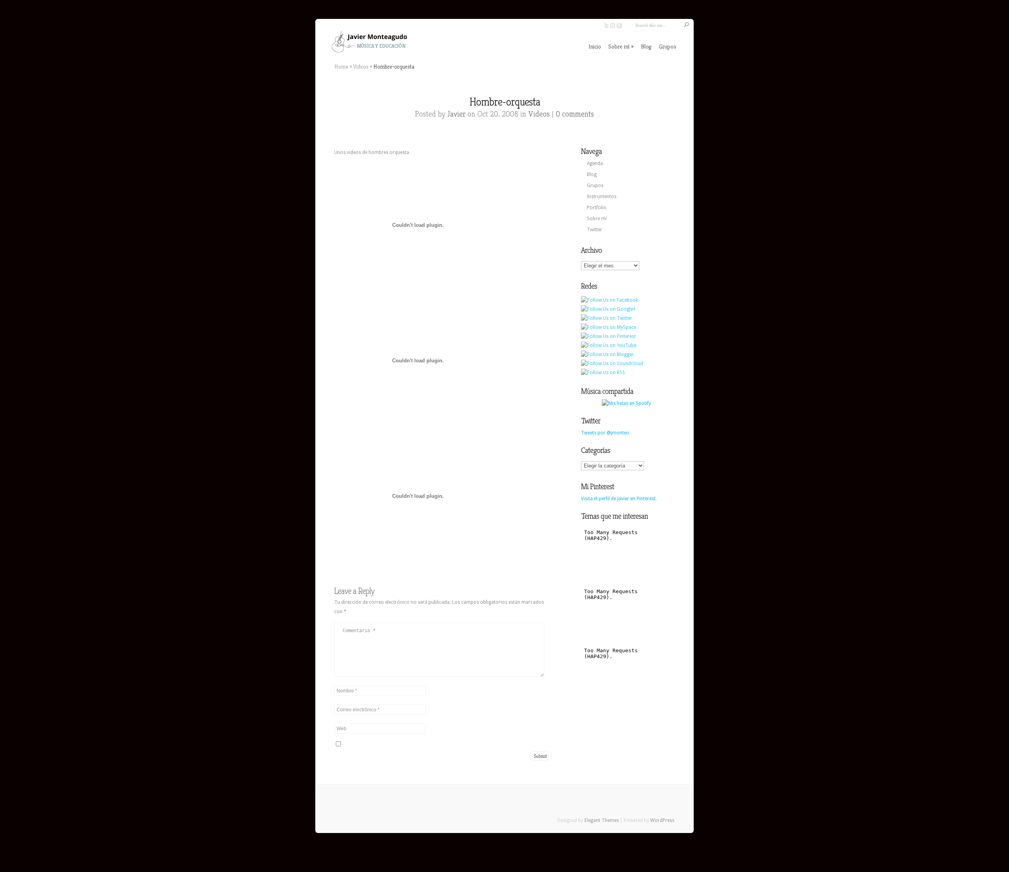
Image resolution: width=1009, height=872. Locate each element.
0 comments (575, 114)
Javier (456, 114)
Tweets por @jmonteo (605, 433)
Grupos (667, 46)
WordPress (662, 820)
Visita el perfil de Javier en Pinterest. (619, 498)
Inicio (594, 46)
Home (341, 66)
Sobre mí (618, 46)
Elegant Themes (602, 820)
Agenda (595, 163)
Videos (361, 66)
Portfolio (597, 207)
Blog (646, 46)
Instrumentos (601, 196)
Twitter (594, 229)
